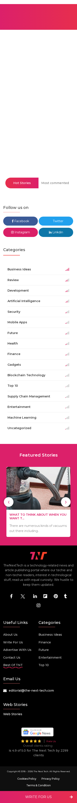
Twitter (57, 221)
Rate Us (51, 741)
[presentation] (8, 502)
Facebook (21, 221)
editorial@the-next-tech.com (31, 690)
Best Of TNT (13, 665)
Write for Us (13, 642)
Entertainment (50, 657)
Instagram (22, 232)
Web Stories (12, 714)
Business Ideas (50, 635)
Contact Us (11, 657)
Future (43, 650)
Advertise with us (17, 650)
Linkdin (57, 232)
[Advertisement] (38, 102)
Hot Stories (22, 183)
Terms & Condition (38, 785)
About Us (10, 635)
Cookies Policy (26, 778)
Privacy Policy (50, 778)
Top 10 (43, 665)
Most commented (55, 183)
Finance (44, 642)
